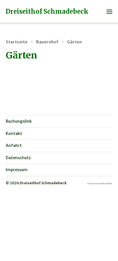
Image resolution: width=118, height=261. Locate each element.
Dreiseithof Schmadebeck (47, 11)
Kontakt (14, 133)
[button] (109, 11)
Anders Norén (105, 183)
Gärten (74, 42)
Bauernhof (47, 42)
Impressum (16, 169)
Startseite (16, 42)
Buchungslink (19, 121)
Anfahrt (14, 145)
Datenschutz (18, 157)
